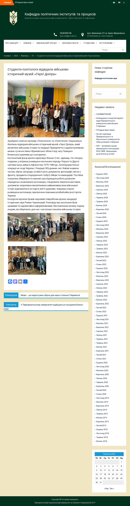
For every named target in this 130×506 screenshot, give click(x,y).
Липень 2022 (101, 288)
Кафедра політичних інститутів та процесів (60, 14)
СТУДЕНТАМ (88, 43)
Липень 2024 (101, 194)
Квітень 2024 (101, 205)
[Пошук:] (113, 50)
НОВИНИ (27, 43)
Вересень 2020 (102, 374)
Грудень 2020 (102, 363)
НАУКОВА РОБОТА (70, 43)
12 (109, 470)
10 (101, 470)
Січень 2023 (101, 264)
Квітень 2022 (101, 300)
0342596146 (65, 33)
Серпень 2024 (102, 190)
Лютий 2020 (101, 390)
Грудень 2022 (102, 268)
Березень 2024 (102, 209)
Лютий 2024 (101, 213)
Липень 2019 (101, 410)
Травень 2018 (102, 437)
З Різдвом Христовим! (105, 130)
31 (101, 482)
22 (121, 474)
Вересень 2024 (102, 186)
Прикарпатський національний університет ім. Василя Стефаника (62, 503)
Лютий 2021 (101, 355)
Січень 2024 (101, 217)
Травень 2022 (102, 296)
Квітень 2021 (101, 347)
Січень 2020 (101, 394)
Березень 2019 (102, 422)
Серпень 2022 (102, 284)
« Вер (106, 488)
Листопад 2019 (102, 398)
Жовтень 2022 (102, 276)
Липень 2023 (101, 241)
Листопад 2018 (102, 433)
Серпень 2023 (102, 237)
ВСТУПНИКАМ (106, 43)
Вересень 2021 (102, 327)
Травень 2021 (102, 343)
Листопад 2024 (102, 178)
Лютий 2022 (101, 308)
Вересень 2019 (102, 406)
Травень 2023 (102, 249)
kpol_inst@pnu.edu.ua (68, 36)
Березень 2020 (102, 386)
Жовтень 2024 (102, 182)
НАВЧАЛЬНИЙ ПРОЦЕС (46, 43)
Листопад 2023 (102, 225)
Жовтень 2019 (102, 402)
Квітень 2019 (101, 418)
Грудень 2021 (102, 315)
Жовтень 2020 (102, 370)
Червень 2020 (102, 382)
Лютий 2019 (101, 425)
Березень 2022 (102, 304)
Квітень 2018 (101, 441)
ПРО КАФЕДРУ (11, 43)
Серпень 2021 (102, 331)
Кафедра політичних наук (106, 78)
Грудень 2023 (102, 221)
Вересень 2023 (102, 233)
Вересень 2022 (102, 280)
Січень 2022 (101, 312)
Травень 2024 (102, 202)
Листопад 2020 (102, 367)
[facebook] (124, 2)
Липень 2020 (101, 378)
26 (109, 478)
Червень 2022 (102, 292)
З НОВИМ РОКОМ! (22, 2)
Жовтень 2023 (102, 229)
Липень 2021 (101, 335)
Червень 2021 (102, 339)
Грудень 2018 (102, 429)
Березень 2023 (102, 257)
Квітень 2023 (101, 253)
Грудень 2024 (102, 174)
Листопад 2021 (102, 319)
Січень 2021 (101, 359)
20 (113, 474)
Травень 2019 (102, 414)
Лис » (112, 488)
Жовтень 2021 (102, 323)
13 (113, 470)
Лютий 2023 (101, 260)
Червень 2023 (102, 245)
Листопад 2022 (102, 272)
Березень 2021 (102, 351)
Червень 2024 (102, 198)
